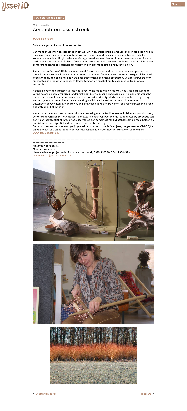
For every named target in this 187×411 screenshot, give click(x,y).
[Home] (15, 7)
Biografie (146, 393)
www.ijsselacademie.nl (46, 132)
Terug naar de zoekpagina (49, 17)
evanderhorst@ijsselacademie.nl (52, 155)
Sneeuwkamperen (45, 393)
